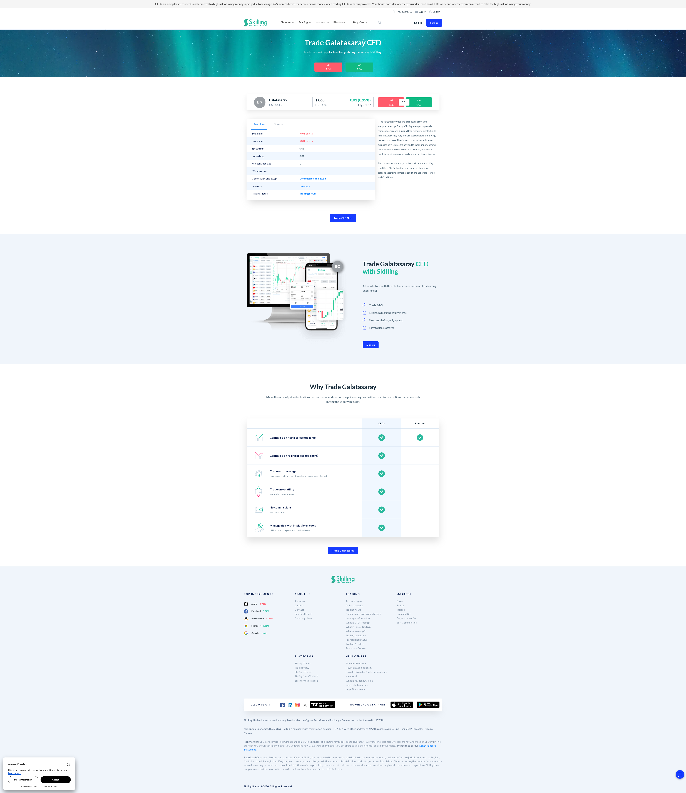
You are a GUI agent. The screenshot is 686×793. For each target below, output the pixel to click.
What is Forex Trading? (358, 626)
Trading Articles (355, 643)
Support (423, 11)
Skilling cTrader (303, 672)
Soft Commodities (407, 622)
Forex (400, 601)
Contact (299, 609)
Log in (418, 22)
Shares (400, 605)
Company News (303, 618)
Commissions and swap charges (363, 613)
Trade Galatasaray (343, 550)
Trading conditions (356, 635)
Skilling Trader (302, 663)
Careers (299, 605)
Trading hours (353, 609)
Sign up (434, 22)
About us (300, 601)
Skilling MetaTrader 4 (306, 676)
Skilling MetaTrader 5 (306, 680)
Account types (354, 601)
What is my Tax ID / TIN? (359, 680)
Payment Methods (356, 663)
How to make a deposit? (359, 667)
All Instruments (354, 605)
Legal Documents (355, 689)
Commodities (404, 613)
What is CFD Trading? (358, 622)
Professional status (356, 639)
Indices (401, 609)
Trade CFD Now (343, 218)
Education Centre (356, 648)
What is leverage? (356, 631)
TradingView (302, 667)
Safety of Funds (303, 613)
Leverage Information (358, 618)
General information (357, 684)
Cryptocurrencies (406, 618)
